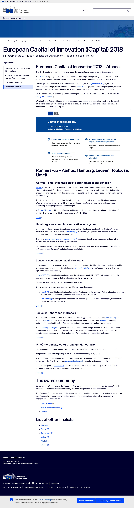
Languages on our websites (34, 487)
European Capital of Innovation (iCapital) (55, 41)
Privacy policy (61, 487)
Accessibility (85, 487)
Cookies (50, 487)
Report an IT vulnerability (12, 487)
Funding (12, 41)
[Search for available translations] (49, 77)
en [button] (87, 11)
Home (5, 41)
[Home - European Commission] (19, 10)
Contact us (55, 483)
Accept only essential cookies (110, 501)
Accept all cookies (86, 501)
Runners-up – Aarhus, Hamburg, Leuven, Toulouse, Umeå (18, 76)
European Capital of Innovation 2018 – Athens (17, 69)
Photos (44, 412)
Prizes (37, 41)
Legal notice (73, 487)
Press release (46, 404)
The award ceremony (13, 82)
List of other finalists (13, 87)
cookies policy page (45, 500)
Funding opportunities (25, 41)
